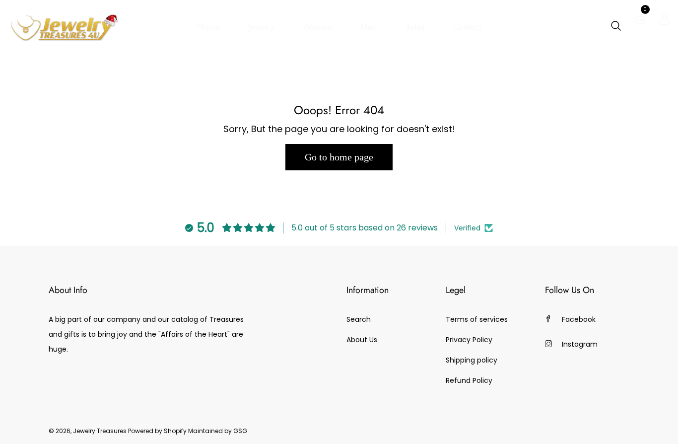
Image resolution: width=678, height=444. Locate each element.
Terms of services (477, 319)
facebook (579, 319)
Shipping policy (471, 360)
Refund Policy (469, 380)
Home (208, 26)
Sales (414, 26)
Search (358, 319)
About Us (361, 340)
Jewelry (261, 26)
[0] (640, 21)
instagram (580, 344)
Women (317, 26)
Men (368, 26)
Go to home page (339, 156)
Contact (467, 26)
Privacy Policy (469, 340)
